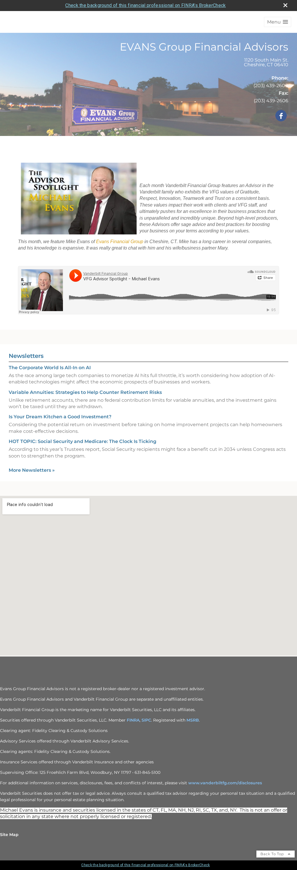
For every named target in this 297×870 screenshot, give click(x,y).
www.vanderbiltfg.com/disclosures (225, 782)
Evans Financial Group (119, 241)
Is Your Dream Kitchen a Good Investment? (60, 416)
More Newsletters (32, 470)
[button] (277, 22)
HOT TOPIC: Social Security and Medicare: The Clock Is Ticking (82, 441)
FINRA (133, 720)
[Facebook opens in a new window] (281, 116)
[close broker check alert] (285, 5)
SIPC (146, 720)
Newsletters (26, 355)
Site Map (9, 834)
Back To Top (272, 854)
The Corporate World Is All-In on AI (50, 367)
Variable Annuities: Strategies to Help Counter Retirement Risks (85, 392)
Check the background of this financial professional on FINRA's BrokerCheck (145, 5)
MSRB (192, 720)
